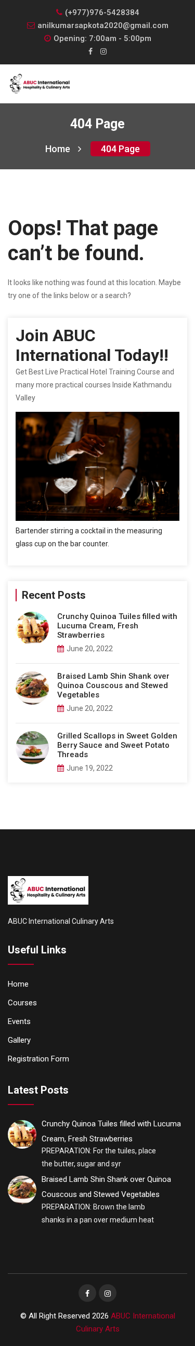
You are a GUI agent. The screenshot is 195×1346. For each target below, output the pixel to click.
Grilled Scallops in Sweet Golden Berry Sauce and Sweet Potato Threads (117, 745)
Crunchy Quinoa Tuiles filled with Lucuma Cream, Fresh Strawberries (117, 626)
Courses (22, 1002)
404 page (120, 148)
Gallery (19, 1040)
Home (57, 148)
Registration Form (38, 1059)
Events (19, 1021)
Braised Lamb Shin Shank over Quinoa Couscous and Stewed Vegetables (113, 685)
